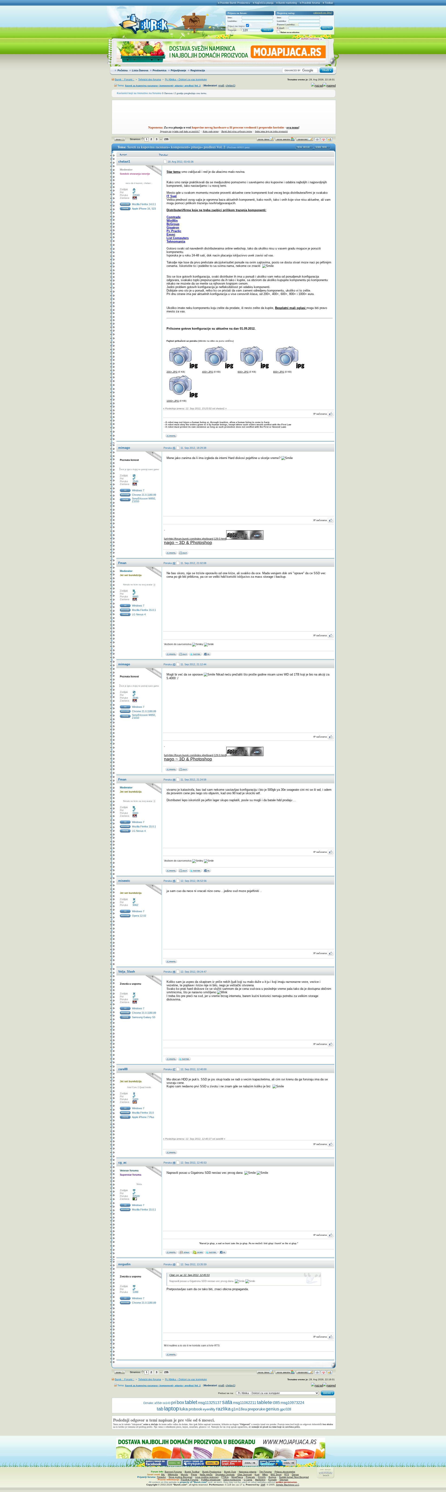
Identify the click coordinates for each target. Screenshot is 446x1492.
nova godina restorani (207, 1477)
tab (160, 1408)
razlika (223, 1408)
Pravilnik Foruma (189, 1479)
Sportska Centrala (225, 1474)
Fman (122, 563)
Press (194, 1474)
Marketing (260, 1479)
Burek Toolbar (192, 1471)
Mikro (265, 1474)
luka (184, 1409)
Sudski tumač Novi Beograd (294, 1477)
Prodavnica (159, 70)
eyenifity (209, 1409)
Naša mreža (206, 1474)
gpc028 (285, 1409)
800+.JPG (278, 372)
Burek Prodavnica (211, 1471)
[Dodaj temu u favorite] (323, 140)
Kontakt (272, 1479)
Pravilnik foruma (311, 2)
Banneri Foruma (173, 1471)
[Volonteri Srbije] (183, 553)
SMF (263, 1484)
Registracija (197, 70)
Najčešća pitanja (264, 2)
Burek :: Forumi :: (124, 79)
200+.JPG (172, 372)
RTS (286, 1474)
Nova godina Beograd (180, 1477)
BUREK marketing (310, 39)
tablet (191, 1402)
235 (166, 139)
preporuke (256, 1409)
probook (195, 1409)
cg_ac (122, 1162)
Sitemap (283, 1479)
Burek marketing (287, 2)
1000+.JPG (173, 401)
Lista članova (140, 70)
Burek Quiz (230, 1471)
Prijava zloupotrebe (285, 1471)
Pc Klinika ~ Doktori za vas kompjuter (186, 79)
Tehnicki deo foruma (149, 79)
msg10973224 (292, 1403)
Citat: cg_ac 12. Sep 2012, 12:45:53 (189, 1275)
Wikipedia (173, 1474)
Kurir (257, 1474)
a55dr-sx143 (162, 1403)
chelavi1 (230, 85)
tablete (264, 1402)
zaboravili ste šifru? (322, 13)
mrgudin (124, 1264)
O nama (248, 1479)
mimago (124, 447)
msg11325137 (209, 1402)
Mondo (184, 1474)
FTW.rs (225, 1477)
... (161, 139)
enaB (221, 85)
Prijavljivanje (178, 70)
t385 (276, 1402)
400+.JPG (207, 372)
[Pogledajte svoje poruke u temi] (329, 140)
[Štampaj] (317, 140)
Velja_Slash (126, 971)
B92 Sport (276, 1474)
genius (272, 1409)
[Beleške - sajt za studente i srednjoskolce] (183, 655)
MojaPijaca (237, 1477)
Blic (163, 1474)
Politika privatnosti (210, 1479)
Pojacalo (250, 1477)
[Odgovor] (305, 140)
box (180, 1402)
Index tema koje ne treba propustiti (271, 131)
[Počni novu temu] (265, 140)
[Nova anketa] (285, 140)
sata (227, 1402)
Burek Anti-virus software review (236, 131)
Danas (295, 1474)
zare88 (123, 1069)
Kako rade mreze (211, 131)
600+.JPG (243, 372)
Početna (123, 70)
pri (173, 1402)
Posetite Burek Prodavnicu (235, 2)
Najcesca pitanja (247, 1471)
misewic (124, 880)
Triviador (161, 1477)
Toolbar (329, 2)
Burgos (272, 1477)
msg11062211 (244, 1403)
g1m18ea (239, 1409)
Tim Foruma (265, 1471)
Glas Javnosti (244, 1474)
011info (262, 1477)
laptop (171, 1408)
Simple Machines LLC (287, 1484)
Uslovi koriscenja (232, 1479)
